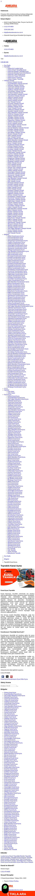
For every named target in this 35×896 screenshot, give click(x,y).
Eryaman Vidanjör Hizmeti (15, 185)
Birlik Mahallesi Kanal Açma (15, 527)
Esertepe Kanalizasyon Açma (16, 257)
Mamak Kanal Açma (13, 458)
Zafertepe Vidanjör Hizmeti (15, 85)
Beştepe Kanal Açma (13, 532)
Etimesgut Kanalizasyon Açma (16, 256)
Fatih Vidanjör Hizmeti (14, 179)
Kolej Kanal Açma (12, 466)
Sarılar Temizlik (12, 551)
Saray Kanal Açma (13, 443)
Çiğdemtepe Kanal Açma (15, 519)
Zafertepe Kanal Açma (14, 400)
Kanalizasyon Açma (14, 679)
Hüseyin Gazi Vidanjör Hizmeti (16, 167)
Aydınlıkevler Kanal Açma (15, 541)
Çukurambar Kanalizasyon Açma (17, 272)
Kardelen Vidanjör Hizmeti (15, 157)
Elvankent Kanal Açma (14, 509)
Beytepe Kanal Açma (13, 530)
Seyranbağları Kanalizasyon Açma (17, 349)
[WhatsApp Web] (5, 888)
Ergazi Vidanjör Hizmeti (14, 187)
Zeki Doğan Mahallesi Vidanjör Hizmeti (19, 228)
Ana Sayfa (7, 65)
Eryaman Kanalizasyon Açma (16, 259)
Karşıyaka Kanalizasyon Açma (16, 381)
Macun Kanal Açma (13, 460)
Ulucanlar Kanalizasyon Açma (16, 326)
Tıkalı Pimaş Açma (25, 859)
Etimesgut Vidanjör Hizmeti (15, 182)
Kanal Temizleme (6, 860)
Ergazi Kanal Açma (13, 506)
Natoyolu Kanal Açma (14, 455)
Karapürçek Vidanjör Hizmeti (16, 158)
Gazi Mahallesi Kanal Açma (15, 496)
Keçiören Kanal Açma (14, 472)
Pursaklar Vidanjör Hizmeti (15, 129)
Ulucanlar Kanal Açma (14, 419)
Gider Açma (24, 679)
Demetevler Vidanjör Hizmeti (16, 198)
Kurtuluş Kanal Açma (13, 463)
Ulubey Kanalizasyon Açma (15, 327)
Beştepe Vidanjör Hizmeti (15, 213)
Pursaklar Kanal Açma (14, 448)
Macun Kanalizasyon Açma (15, 367)
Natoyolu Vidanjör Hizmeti (15, 138)
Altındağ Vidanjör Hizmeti (15, 227)
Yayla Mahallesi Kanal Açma (16, 410)
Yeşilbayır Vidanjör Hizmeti (15, 89)
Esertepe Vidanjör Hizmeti (15, 184)
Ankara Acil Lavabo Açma (15, 68)
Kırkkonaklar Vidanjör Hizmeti (16, 152)
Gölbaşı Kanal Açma (13, 495)
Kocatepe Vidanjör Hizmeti (15, 149)
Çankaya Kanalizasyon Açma (16, 277)
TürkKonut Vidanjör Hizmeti (15, 109)
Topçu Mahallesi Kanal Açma (16, 429)
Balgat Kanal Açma (13, 535)
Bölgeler (6, 234)
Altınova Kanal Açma (13, 544)
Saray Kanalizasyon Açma (15, 350)
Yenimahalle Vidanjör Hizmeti (16, 91)
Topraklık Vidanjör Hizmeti (15, 111)
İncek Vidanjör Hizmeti (14, 166)
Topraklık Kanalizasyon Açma (16, 335)
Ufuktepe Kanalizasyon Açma (16, 329)
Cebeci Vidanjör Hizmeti (14, 207)
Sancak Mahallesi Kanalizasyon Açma (19, 353)
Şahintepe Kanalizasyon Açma (16, 342)
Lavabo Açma (5, 856)
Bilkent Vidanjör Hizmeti (14, 210)
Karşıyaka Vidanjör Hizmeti (15, 155)
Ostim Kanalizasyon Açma (15, 359)
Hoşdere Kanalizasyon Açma (16, 242)
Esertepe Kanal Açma (14, 503)
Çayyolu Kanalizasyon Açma (16, 275)
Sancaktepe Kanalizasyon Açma (17, 352)
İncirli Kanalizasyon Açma (15, 237)
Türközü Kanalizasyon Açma (16, 332)
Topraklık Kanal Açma (14, 428)
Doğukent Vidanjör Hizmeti (15, 193)
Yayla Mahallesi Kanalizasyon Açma (18, 317)
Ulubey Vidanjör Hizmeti (14, 105)
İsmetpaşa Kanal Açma (14, 480)
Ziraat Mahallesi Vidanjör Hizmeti (17, 83)
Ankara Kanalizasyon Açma (15, 303)
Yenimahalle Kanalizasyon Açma (17, 314)
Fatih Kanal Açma (12, 498)
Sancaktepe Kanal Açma (14, 445)
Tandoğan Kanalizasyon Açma (16, 341)
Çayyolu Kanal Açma (13, 521)
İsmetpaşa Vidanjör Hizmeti (15, 161)
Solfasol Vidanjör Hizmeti (15, 121)
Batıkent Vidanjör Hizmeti (15, 214)
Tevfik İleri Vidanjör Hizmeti (15, 114)
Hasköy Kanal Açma (13, 489)
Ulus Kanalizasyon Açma (15, 324)
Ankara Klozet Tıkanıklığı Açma (16, 70)
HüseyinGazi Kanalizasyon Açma (17, 240)
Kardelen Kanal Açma (14, 475)
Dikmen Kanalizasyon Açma (15, 268)
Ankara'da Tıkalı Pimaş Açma (16, 74)
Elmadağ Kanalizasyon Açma (16, 265)
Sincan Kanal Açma (13, 440)
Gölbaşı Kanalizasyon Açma (15, 250)
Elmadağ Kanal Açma (14, 510)
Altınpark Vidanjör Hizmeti (15, 224)
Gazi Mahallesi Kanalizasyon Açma (18, 251)
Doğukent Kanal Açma (14, 512)
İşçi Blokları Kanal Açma (14, 478)
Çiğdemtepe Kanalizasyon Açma (17, 274)
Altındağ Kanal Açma (13, 545)
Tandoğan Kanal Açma (14, 434)
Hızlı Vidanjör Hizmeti (14, 233)
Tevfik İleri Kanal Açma (14, 431)
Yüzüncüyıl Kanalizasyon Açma (17, 309)
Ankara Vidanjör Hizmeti (14, 82)
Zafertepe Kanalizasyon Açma (16, 307)
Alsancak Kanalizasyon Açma (16, 301)
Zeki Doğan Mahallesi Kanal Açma (17, 399)
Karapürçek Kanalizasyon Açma (17, 384)
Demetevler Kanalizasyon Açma (17, 271)
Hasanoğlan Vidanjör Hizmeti (16, 172)
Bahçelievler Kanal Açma (15, 536)
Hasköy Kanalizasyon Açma (15, 243)
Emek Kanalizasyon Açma (15, 262)
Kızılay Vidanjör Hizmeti (14, 150)
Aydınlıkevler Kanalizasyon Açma (17, 295)
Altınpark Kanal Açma (13, 542)
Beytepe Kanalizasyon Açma (16, 285)
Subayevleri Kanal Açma (14, 437)
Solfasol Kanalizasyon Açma (16, 346)
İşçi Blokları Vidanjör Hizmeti (16, 160)
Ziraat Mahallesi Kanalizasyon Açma (18, 304)
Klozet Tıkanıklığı (14, 856)
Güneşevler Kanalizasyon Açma (17, 248)
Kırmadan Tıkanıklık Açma (12, 857)
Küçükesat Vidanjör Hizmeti (15, 144)
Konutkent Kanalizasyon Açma (16, 371)
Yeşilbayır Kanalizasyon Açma (16, 312)
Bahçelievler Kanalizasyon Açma (17, 291)
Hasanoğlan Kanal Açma (15, 490)
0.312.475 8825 (9, 26)
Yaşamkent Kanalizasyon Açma (17, 318)
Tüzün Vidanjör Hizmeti (14, 108)
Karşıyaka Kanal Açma (14, 474)
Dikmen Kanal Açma (13, 513)
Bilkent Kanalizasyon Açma (15, 283)
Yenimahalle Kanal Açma (15, 407)
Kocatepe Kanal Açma (14, 467)
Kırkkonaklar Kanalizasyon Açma (17, 378)
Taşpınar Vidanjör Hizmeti (15, 115)
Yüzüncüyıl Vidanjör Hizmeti (16, 86)
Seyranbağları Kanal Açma (15, 442)
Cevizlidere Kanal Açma (14, 524)
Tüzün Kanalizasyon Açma (15, 330)
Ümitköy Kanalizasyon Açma (16, 321)
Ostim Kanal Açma (13, 452)
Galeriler (6, 390)
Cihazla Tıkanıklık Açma (12, 859)
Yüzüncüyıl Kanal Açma (14, 402)
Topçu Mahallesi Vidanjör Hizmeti (17, 112)
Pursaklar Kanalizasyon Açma (16, 355)
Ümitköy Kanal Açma (13, 414)
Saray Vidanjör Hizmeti (14, 126)
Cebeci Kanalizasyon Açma (15, 280)
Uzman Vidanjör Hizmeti (14, 230)
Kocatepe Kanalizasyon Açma (16, 375)
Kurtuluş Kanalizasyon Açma (16, 370)
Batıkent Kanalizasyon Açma (16, 288)
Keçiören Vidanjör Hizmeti (15, 153)
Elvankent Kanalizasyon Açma (16, 263)
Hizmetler (7, 67)
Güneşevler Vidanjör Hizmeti (16, 175)
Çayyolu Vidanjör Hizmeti (15, 202)
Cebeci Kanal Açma (13, 525)
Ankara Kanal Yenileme (14, 77)
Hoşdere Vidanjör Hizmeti (15, 169)
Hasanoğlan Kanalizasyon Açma (17, 245)
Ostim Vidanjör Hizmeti (14, 135)
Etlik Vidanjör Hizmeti (13, 181)
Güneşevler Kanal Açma (14, 493)
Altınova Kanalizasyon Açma (16, 298)
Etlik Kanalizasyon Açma (14, 254)
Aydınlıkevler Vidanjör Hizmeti (16, 222)
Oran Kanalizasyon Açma (15, 361)
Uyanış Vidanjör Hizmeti (14, 100)
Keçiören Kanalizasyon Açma (16, 379)
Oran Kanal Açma (12, 454)
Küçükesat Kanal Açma (14, 461)
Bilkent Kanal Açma (13, 528)
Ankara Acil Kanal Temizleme (16, 76)
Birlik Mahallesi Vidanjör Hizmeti (17, 208)
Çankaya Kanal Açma (14, 522)
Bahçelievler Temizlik (13, 553)
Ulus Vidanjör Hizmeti (14, 102)
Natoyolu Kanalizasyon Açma (16, 362)
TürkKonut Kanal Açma (14, 426)
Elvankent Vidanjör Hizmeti (15, 190)
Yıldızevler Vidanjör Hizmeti (15, 88)
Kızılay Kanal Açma (13, 469)
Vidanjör (30, 862)
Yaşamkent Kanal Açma (14, 411)
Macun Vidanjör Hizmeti (14, 143)
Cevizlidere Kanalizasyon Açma (17, 278)
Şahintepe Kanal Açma (14, 435)
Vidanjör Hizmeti (9, 80)
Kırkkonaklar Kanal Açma (15, 471)
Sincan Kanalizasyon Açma (15, 347)
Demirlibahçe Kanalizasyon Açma (17, 269)
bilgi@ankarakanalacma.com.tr (13, 32)
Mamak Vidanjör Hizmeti (14, 141)
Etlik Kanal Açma (12, 500)
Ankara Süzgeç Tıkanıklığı (15, 79)
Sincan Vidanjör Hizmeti (14, 123)
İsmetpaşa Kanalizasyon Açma (16, 387)
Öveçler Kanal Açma (13, 451)
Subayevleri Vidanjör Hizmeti (16, 120)
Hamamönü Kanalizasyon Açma (17, 246)
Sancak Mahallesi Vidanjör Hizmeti (18, 128)
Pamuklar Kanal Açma (14, 449)
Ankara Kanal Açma (13, 396)
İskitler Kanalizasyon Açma (15, 236)
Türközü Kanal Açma (13, 425)
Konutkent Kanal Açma (14, 464)
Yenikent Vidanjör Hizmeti (15, 92)
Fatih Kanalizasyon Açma (15, 253)
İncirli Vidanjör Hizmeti (14, 164)
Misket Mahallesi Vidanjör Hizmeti (17, 140)
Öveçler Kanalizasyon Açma (15, 358)
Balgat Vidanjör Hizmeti (14, 216)
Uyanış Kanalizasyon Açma (15, 323)
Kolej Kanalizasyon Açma (15, 373)
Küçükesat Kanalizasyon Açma (16, 368)
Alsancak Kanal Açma (14, 547)
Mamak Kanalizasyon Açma (15, 365)
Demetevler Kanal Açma (14, 516)
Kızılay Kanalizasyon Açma (15, 376)
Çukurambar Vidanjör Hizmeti (16, 199)
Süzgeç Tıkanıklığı (17, 860)
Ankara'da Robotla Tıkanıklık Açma (18, 71)
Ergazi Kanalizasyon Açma (15, 260)
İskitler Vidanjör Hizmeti (14, 163)
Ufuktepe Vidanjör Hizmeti (15, 106)
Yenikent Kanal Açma (13, 408)
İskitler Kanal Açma (13, 481)
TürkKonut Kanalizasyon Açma (16, 333)
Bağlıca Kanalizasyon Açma (15, 292)
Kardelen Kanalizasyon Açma (16, 382)
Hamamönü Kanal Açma (14, 492)
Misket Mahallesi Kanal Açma (16, 457)
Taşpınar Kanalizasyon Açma (16, 339)
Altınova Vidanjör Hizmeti (15, 225)
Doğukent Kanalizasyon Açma (16, 266)
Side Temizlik (11, 550)
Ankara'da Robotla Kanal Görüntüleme (19, 73)
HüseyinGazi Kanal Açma (15, 486)
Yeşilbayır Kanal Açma (14, 405)
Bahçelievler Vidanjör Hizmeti (16, 217)
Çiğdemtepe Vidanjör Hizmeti (16, 201)
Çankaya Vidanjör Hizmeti (15, 204)
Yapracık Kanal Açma (13, 413)
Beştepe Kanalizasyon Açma (16, 286)
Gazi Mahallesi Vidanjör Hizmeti (17, 178)
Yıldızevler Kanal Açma (14, 403)
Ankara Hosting (13, 881)
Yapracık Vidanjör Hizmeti (15, 97)
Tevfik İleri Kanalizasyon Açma (16, 338)
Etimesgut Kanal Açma (14, 501)
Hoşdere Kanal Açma (13, 487)
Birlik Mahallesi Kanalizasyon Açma (18, 282)
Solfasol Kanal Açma (13, 439)
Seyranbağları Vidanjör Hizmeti (16, 125)
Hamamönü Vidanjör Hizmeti (16, 173)
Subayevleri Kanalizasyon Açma (17, 344)
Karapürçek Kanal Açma (14, 477)
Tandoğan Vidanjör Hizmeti (15, 117)
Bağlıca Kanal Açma (13, 538)
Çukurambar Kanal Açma (15, 518)
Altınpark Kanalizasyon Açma (16, 297)
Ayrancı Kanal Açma (13, 539)
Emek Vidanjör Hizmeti (14, 189)
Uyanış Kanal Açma (13, 416)
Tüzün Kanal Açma (13, 423)
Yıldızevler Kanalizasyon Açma (16, 310)
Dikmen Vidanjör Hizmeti (15, 195)
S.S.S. (6, 388)
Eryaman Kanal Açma (14, 504)
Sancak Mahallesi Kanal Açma (16, 446)
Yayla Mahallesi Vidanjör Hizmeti (17, 94)
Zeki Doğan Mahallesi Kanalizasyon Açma (20, 306)
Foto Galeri (10, 391)
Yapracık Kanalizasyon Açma (16, 320)
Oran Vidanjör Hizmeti (14, 137)
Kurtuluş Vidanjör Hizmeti (15, 146)
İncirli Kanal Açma (12, 483)
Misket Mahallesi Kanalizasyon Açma (18, 364)
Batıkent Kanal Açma (13, 533)
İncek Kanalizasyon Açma (15, 239)
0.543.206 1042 (9, 29)
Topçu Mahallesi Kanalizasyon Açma (18, 336)
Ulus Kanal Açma (12, 417)
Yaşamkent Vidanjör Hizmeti (16, 96)
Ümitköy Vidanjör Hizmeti (15, 99)
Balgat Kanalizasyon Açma (15, 289)
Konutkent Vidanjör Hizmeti (15, 147)
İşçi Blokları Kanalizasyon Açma (17, 385)
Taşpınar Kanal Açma (13, 432)
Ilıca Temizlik (11, 548)
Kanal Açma (7, 394)
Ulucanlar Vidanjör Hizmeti (15, 103)
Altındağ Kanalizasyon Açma (16, 300)
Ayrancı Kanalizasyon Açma (15, 294)
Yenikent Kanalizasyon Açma (16, 315)
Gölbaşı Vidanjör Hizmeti (15, 176)
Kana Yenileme (27, 860)
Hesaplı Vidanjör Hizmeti (15, 231)
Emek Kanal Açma (13, 507)
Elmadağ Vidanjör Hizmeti (15, 192)
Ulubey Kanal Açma (13, 420)
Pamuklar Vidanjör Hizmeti (15, 131)
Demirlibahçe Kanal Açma (15, 515)
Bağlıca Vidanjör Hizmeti (14, 219)
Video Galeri (11, 393)
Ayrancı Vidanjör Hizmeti (14, 221)
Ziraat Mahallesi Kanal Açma (16, 397)
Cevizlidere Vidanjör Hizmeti (16, 205)
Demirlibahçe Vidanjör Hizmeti (16, 196)
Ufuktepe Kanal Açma (14, 422)
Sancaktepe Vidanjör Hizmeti (16, 132)
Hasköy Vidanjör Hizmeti (14, 170)
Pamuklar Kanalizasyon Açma (16, 356)
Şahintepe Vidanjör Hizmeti (15, 118)
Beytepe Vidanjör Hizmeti (15, 211)
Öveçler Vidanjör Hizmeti (15, 134)
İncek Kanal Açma (12, 484)
